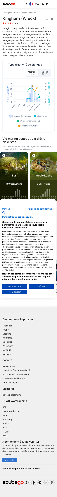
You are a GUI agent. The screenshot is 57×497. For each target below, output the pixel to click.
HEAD (5, 435)
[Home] (9, 3)
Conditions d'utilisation (13, 378)
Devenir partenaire (11, 395)
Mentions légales (10, 382)
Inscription (10, 460)
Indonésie (7, 337)
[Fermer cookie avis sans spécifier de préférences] (52, 204)
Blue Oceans (8, 366)
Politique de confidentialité (15, 374)
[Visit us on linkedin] (45, 482)
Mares (5, 415)
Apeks (5, 423)
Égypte (6, 329)
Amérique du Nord (10, 13)
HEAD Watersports (14, 401)
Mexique (6, 350)
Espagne (6, 333)
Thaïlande (7, 325)
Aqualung (7, 419)
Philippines (7, 346)
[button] (8, 209)
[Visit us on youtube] (52, 482)
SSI (4, 407)
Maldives (6, 354)
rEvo (4, 427)
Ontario (32, 13)
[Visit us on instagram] (27, 482)
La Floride (7, 341)
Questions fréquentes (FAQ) (16, 370)
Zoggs (5, 431)
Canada (24, 13)
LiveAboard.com (10, 411)
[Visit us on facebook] (33, 482)
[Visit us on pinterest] (39, 482)
